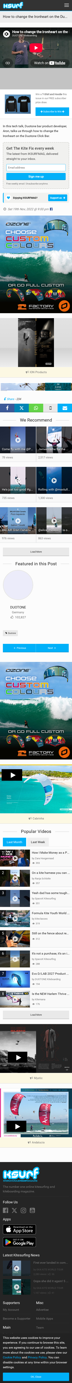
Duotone (11, 633)
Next (50, 648)
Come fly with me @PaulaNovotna (19, 449)
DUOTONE (18, 607)
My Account (11, 1310)
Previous (21, 648)
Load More (36, 551)
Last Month (14, 842)
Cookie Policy (12, 1357)
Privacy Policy (37, 1357)
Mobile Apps (44, 1318)
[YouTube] (32, 1211)
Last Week (38, 842)
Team (40, 1327)
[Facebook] (6, 1211)
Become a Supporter (16, 1318)
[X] (15, 1211)
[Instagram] (24, 1211)
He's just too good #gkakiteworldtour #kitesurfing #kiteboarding (19, 489)
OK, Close (36, 1376)
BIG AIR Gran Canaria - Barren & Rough (19, 530)
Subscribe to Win (52, 111)
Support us (56, 197)
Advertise (42, 1310)
